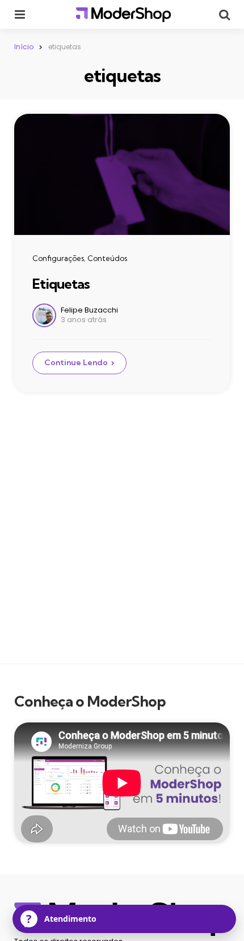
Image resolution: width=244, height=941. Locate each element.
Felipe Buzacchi (89, 310)
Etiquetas (61, 283)
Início (23, 47)
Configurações (58, 258)
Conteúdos (107, 258)
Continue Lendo (76, 362)
